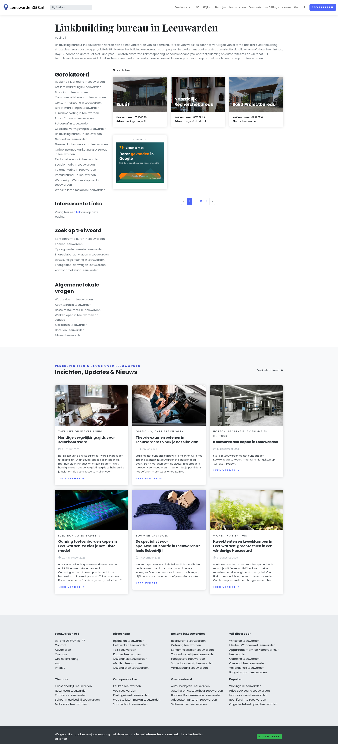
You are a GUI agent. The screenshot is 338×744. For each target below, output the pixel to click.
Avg (57, 663)
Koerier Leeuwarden (69, 244)
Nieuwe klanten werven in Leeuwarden (81, 144)
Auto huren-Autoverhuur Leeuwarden (197, 691)
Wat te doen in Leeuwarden (74, 299)
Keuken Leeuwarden (127, 686)
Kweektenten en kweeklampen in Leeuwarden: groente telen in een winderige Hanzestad (243, 546)
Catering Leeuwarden (186, 645)
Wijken (207, 7)
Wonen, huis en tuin (230, 535)
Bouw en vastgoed (152, 535)
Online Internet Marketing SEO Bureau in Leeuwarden (81, 152)
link (78, 212)
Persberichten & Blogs (264, 7)
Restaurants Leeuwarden (188, 641)
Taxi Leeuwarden (124, 650)
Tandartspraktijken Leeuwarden (193, 654)
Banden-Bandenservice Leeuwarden (196, 695)
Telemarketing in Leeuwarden (75, 170)
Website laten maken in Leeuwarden (80, 190)
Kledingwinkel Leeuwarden (131, 695)
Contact (299, 7)
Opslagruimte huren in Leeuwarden (79, 249)
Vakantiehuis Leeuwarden (246, 668)
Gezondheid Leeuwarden (130, 659)
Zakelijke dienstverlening (80, 431)
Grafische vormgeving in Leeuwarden (80, 129)
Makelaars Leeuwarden (71, 704)
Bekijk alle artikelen (268, 370)
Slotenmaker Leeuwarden (189, 704)
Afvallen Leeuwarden (127, 663)
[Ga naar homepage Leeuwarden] (23, 7)
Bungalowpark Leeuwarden (248, 672)
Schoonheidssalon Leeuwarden (192, 650)
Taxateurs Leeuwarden (70, 695)
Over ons (61, 654)
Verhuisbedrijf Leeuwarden (189, 668)
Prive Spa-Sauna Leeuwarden (249, 691)
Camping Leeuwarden (244, 659)
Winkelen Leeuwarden (244, 641)
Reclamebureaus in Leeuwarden (77, 159)
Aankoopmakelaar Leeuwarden (76, 270)
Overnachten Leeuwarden (247, 663)
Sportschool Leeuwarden (130, 704)
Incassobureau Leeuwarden (248, 695)
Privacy (60, 668)
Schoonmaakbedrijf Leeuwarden (77, 700)
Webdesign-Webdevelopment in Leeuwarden (77, 182)
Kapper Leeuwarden (127, 654)
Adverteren (323, 7)
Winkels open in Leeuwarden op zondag (76, 317)
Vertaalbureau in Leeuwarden (75, 175)
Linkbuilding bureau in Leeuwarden (78, 134)
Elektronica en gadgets (79, 535)
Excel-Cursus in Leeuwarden (74, 118)
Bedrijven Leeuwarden (230, 7)
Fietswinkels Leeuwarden (130, 645)
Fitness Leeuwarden (68, 335)
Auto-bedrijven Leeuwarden (190, 686)
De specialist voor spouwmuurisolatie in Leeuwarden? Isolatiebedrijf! (168, 546)
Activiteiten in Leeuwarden (73, 305)
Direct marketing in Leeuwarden (77, 108)
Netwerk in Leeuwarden (71, 139)
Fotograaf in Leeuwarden (72, 123)
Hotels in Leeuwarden (69, 330)
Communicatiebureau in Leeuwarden (80, 97)
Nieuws (286, 7)
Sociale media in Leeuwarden (75, 165)
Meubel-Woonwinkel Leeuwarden (252, 645)
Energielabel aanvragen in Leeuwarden (82, 254)
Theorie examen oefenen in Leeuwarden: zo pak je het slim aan (167, 439)
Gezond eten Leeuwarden (131, 668)
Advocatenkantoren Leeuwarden (194, 700)
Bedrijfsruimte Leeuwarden (247, 700)
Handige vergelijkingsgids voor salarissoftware (86, 439)
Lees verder (69, 478)
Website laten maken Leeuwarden (136, 700)
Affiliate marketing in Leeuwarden (78, 87)
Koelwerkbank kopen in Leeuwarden (245, 441)
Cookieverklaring (66, 659)
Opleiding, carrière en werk (160, 431)
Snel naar (181, 7)
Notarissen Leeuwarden (71, 691)
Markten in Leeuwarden (71, 325)
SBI (198, 7)
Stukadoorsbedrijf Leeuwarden (192, 663)
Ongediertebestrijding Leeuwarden (253, 704)
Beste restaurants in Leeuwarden (78, 310)
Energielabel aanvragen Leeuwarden (80, 265)
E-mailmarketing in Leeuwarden (77, 113)
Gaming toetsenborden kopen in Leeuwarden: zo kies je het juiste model (87, 546)
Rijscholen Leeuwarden (128, 641)
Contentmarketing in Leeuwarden (78, 103)
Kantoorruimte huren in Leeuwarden (80, 239)
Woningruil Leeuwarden (245, 686)
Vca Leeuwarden (124, 691)
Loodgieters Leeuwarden (188, 659)
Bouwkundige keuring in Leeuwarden (80, 260)
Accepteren (269, 736)
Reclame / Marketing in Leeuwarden (80, 82)
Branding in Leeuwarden (71, 92)
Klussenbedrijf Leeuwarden (73, 686)
